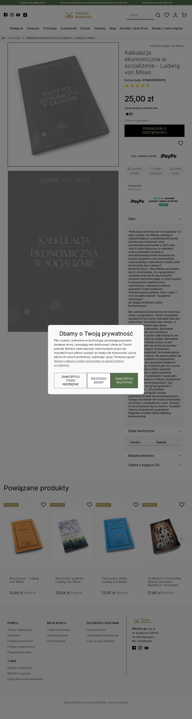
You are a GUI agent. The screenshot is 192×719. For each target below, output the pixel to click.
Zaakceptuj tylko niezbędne (70, 380)
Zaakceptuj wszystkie (124, 380)
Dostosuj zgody (98, 380)
